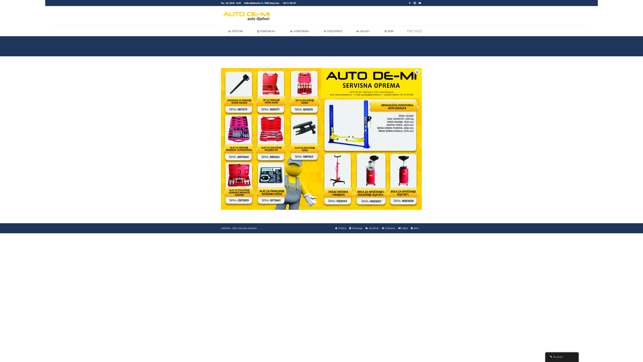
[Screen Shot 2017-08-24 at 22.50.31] (321, 139)
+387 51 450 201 (289, 3)
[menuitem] (235, 31)
